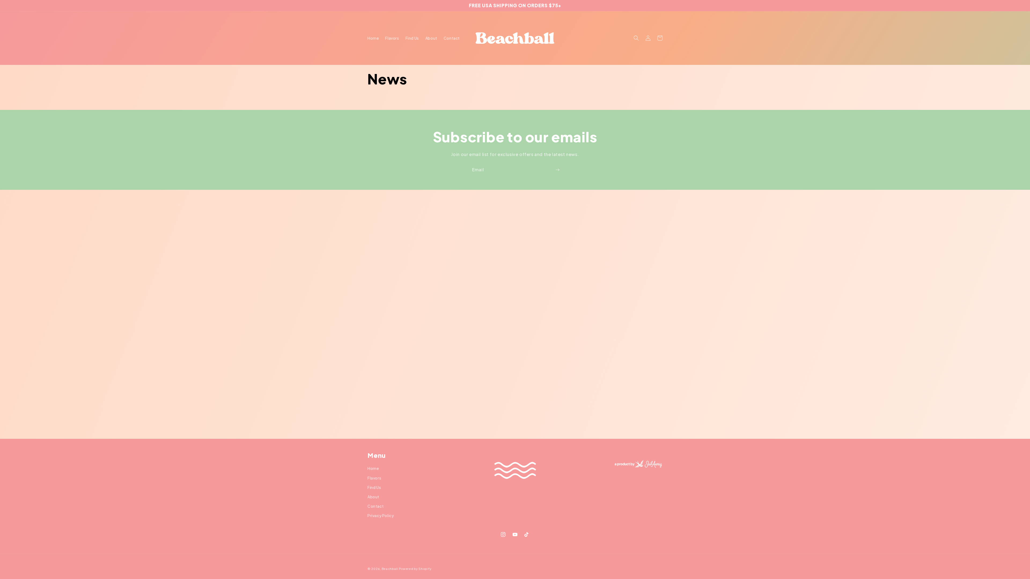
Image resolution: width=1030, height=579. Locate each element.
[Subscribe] (557, 170)
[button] (636, 38)
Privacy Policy (380, 515)
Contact (375, 506)
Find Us (374, 487)
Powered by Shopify (415, 568)
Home (373, 468)
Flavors (374, 478)
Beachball (390, 568)
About (373, 496)
